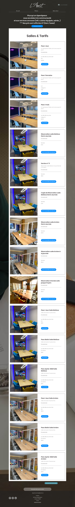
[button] (44, 64)
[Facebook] (10, 498)
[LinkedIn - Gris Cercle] (16, 498)
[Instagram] (13, 498)
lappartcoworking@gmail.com (37, 492)
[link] (51, 46)
